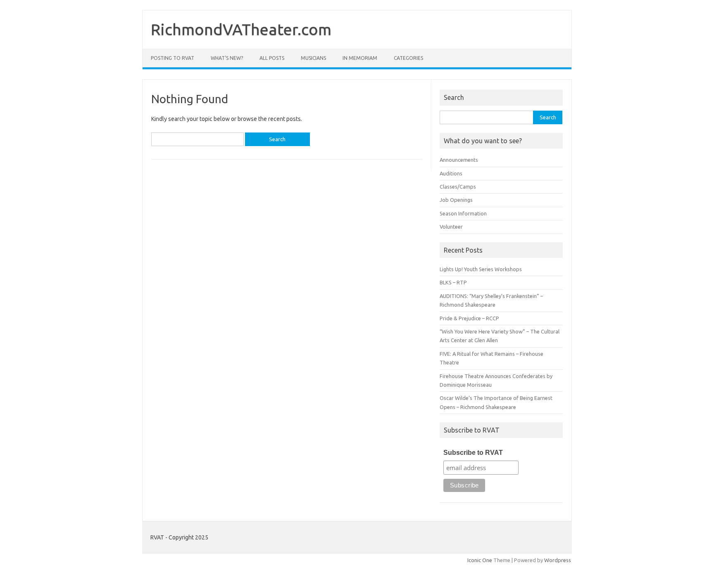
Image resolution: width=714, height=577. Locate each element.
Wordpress (557, 560)
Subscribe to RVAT (473, 452)
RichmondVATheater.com (241, 29)
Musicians (313, 58)
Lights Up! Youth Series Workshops (481, 269)
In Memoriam (360, 58)
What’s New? (227, 58)
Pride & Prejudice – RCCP (469, 318)
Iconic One (479, 560)
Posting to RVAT (172, 58)
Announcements (459, 160)
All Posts (271, 58)
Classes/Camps (458, 186)
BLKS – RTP (453, 282)
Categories (408, 58)
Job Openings (456, 200)
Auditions (451, 173)
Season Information (463, 213)
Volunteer (451, 226)
